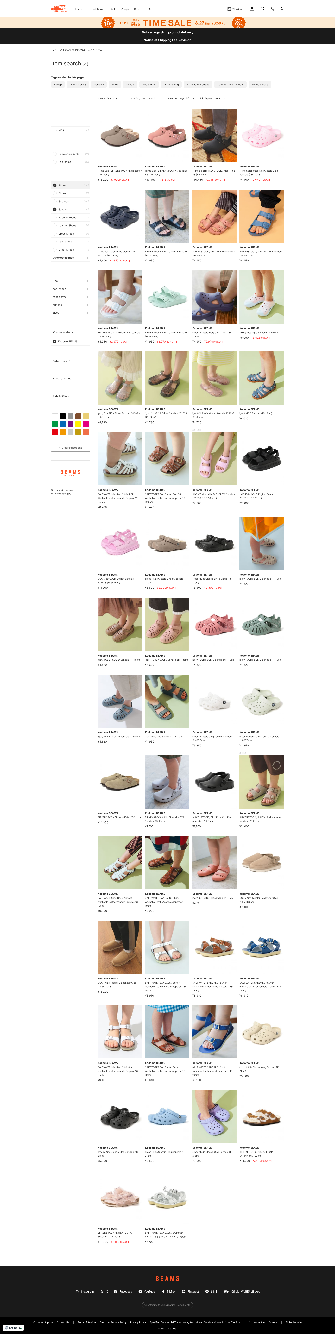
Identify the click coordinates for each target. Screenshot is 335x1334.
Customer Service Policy (113, 1322)
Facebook (126, 1291)
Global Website (294, 1322)
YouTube (149, 1291)
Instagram (87, 1291)
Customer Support (43, 1322)
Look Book (97, 9)
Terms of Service (87, 1322)
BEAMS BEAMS (59, 8)
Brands (138, 9)
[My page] (253, 9)
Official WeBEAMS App (245, 1291)
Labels (112, 9)
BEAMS (167, 1278)
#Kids (114, 84)
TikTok (171, 1291)
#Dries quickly (259, 84)
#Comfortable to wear (230, 84)
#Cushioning (171, 84)
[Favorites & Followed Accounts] (262, 9)
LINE (214, 1291)
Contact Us (63, 1322)
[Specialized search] (282, 9)
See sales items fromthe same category (62, 492)
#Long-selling (78, 84)
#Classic (99, 84)
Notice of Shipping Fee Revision (167, 40)
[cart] (272, 9)
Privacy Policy (138, 1322)
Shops (125, 9)
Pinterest (193, 1291)
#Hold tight (149, 84)
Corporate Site (257, 1322)
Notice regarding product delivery (167, 32)
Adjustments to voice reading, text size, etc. (167, 1304)
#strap (58, 84)
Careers (273, 1322)
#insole (130, 84)
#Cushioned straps (197, 84)
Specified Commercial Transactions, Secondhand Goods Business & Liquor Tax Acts (195, 1322)
